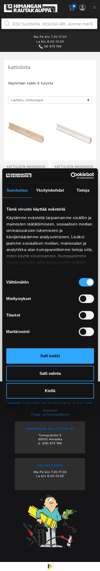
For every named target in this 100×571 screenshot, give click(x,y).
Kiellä (50, 390)
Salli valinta (50, 373)
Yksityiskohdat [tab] (50, 190)
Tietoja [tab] (83, 190)
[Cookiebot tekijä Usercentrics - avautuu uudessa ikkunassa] (71, 175)
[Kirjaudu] (82, 7)
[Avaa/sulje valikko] (94, 7)
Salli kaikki (50, 356)
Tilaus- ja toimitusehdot (50, 414)
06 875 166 (53, 46)
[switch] (86, 298)
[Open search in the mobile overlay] (49, 23)
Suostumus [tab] (17, 190)
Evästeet (50, 410)
